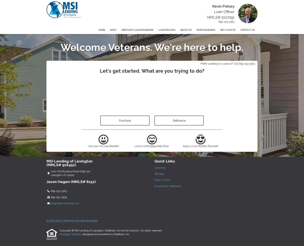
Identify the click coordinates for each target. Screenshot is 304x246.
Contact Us (247, 30)
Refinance (179, 120)
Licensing (159, 167)
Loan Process (167, 30)
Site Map (159, 173)
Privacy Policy (162, 180)
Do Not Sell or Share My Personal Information (72, 220)
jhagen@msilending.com (65, 203)
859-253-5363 (226, 21)
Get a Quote (227, 30)
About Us (186, 30)
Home (102, 30)
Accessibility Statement (167, 186)
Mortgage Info (206, 30)
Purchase (125, 120)
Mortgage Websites (71, 234)
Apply (113, 30)
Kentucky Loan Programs (138, 30)
